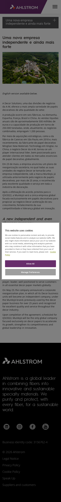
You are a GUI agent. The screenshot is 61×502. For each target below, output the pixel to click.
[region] (30, 251)
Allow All (30, 263)
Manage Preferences (30, 272)
